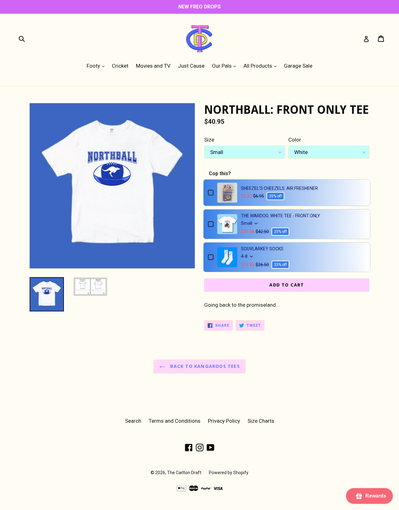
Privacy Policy (224, 421)
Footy (97, 65)
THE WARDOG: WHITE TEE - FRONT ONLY (280, 215)
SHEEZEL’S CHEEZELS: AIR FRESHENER (279, 188)
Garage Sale (298, 66)
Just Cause (191, 66)
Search (133, 421)
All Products (261, 65)
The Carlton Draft (184, 472)
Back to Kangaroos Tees (204, 366)
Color (294, 140)
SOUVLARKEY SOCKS (262, 248)
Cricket (120, 66)
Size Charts (261, 421)
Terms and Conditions (174, 421)
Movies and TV (153, 66)
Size (209, 140)
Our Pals (225, 65)
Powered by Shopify (228, 472)
